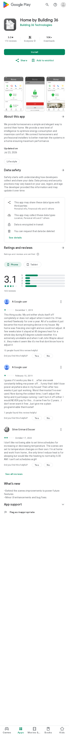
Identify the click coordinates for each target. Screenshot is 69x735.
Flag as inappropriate (19, 512)
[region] (34, 39)
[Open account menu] (63, 5)
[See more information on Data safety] (63, 170)
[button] (35, 41)
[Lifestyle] (12, 161)
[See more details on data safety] (15, 238)
